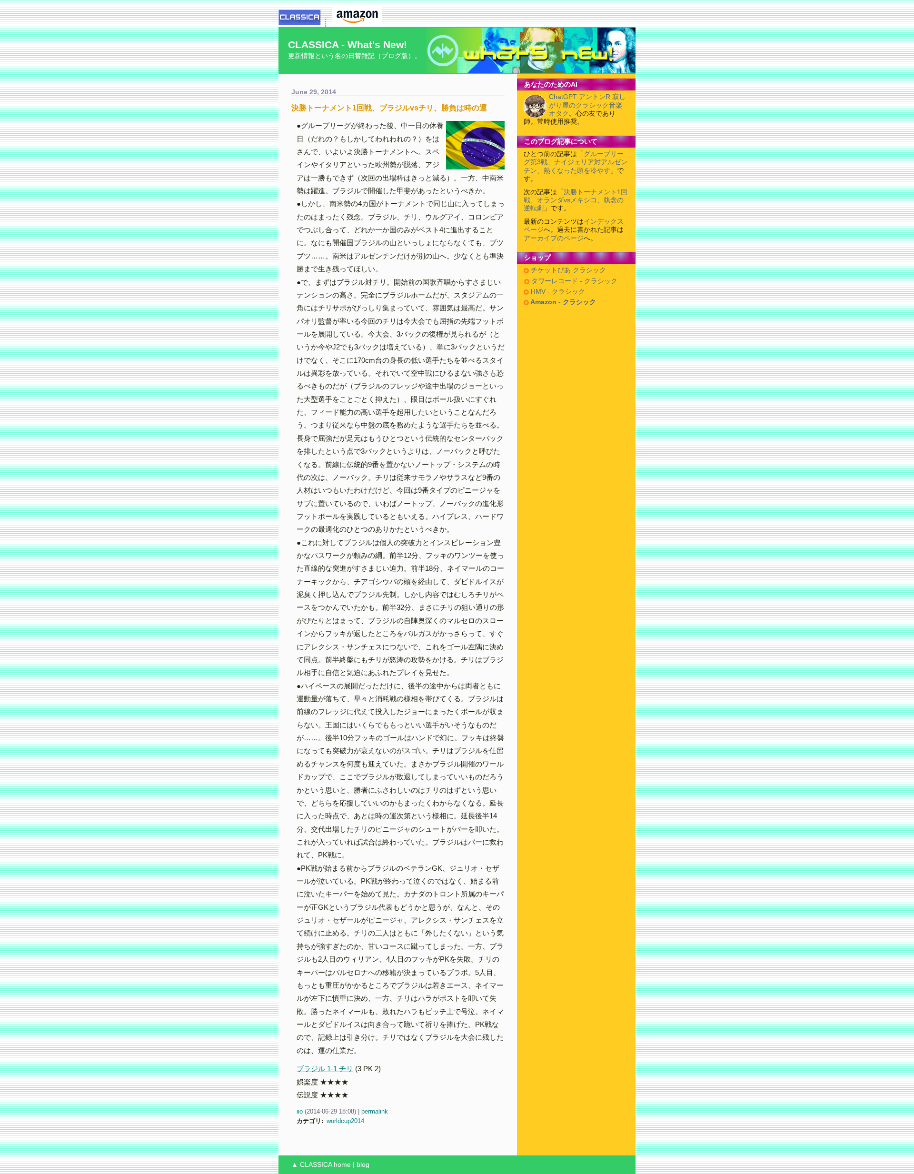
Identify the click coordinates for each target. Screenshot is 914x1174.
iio (300, 1111)
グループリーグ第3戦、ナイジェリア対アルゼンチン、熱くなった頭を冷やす (575, 162)
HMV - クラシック (557, 291)
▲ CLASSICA (311, 1164)
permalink (374, 1111)
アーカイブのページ (554, 238)
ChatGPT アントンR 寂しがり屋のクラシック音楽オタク (587, 105)
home (342, 1164)
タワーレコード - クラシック (573, 281)
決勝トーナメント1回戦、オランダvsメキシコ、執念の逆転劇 (575, 200)
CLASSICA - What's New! (347, 44)
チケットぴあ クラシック (567, 270)
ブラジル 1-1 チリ (325, 1069)
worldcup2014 (345, 1120)
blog (363, 1164)
